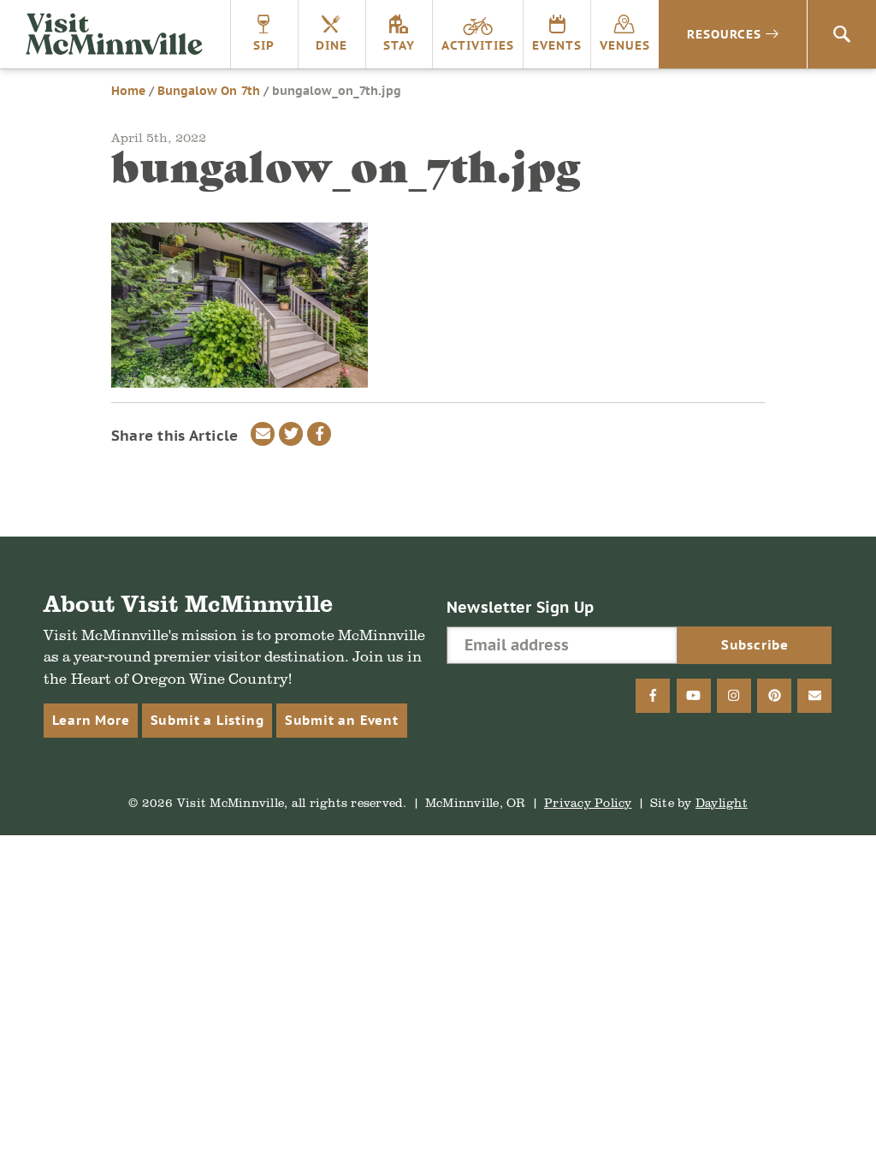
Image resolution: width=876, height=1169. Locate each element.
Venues (625, 45)
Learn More (90, 720)
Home (128, 90)
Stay (399, 45)
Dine (331, 45)
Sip (264, 45)
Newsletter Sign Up (521, 607)
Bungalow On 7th (208, 90)
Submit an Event (342, 720)
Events (557, 45)
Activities (477, 45)
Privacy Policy (588, 802)
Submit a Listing (207, 720)
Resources (724, 34)
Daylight (721, 802)
